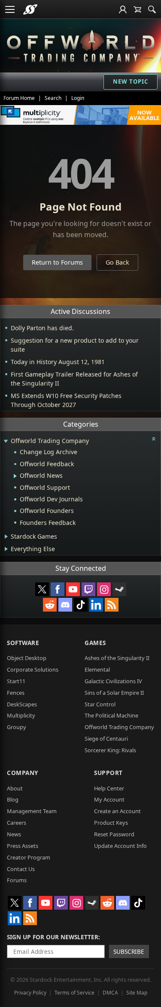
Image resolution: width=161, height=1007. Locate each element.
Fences (15, 692)
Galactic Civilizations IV (113, 681)
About (15, 788)
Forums (17, 880)
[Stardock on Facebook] (57, 589)
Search (53, 98)
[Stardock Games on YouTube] (73, 589)
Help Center (109, 788)
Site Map (136, 992)
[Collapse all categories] (154, 438)
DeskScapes (22, 704)
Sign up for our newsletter (52, 937)
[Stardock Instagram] (104, 589)
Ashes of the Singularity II (117, 658)
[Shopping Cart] (137, 9)
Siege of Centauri (106, 738)
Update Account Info (120, 846)
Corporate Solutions (32, 669)
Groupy (16, 727)
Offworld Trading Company (119, 727)
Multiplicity (21, 715)
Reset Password (114, 834)
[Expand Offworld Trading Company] (5, 441)
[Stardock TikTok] (80, 604)
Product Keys (111, 822)
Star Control (100, 704)
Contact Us (21, 869)
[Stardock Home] (30, 9)
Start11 (16, 681)
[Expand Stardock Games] (6, 536)
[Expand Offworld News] (15, 476)
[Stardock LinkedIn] (96, 604)
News (14, 834)
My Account (109, 799)
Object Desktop (26, 658)
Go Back (117, 262)
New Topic (130, 81)
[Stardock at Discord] (65, 604)
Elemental (97, 669)
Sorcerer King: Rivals (110, 750)
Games (95, 643)
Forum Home (19, 98)
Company (22, 773)
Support (108, 773)
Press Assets (22, 846)
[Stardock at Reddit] (50, 604)
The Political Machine (111, 715)
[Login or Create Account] (122, 9)
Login (77, 98)
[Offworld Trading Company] (80, 44)
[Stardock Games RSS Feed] (111, 604)
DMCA (110, 992)
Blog (12, 799)
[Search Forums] (152, 9)
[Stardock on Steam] (119, 589)
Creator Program (28, 857)
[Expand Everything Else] (6, 549)
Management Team (32, 811)
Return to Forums (57, 262)
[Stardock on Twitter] (42, 589)
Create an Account (117, 811)
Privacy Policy (30, 992)
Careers (16, 822)
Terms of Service (74, 992)
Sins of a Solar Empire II (114, 692)
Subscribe (128, 951)
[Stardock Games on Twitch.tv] (88, 589)
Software (23, 643)
